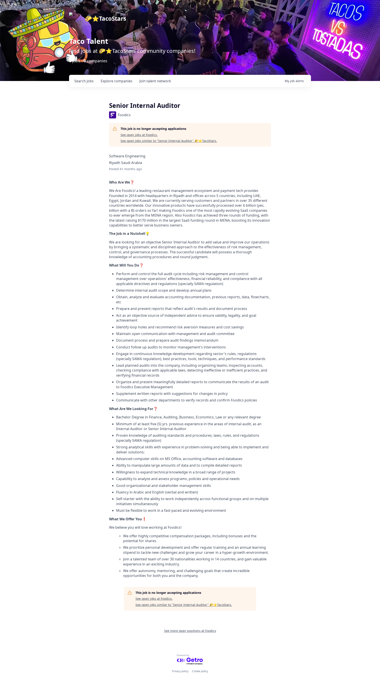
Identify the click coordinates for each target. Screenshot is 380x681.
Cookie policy (200, 671)
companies (116, 81)
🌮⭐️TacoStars (105, 18)
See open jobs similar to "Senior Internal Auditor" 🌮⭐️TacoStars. (169, 141)
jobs (84, 81)
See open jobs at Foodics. (139, 135)
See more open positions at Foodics (190, 631)
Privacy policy (180, 671)
